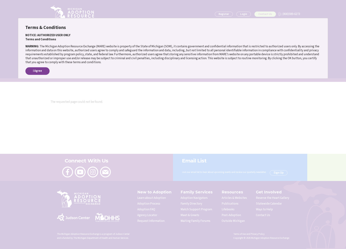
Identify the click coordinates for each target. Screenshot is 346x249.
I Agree (37, 71)
